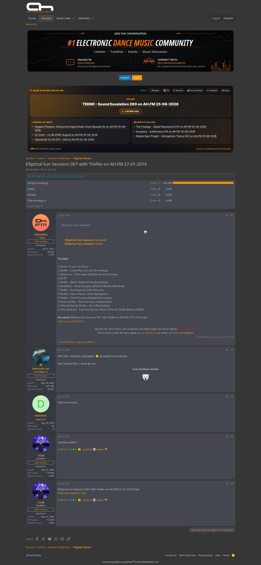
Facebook (86, 240)
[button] (73, 18)
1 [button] (155, 183)
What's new (63, 18)
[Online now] (41, 365)
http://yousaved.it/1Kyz (71, 321)
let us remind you (147, 332)
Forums (46, 18)
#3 (232, 396)
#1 (232, 215)
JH (59, 449)
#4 (232, 436)
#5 (232, 483)
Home (32, 18)
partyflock (87, 449)
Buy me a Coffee (85, 342)
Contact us (170, 555)
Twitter (84, 243)
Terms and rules (187, 555)
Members (84, 18)
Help (217, 555)
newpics (100, 449)
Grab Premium (67, 342)
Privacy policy (205, 555)
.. (145, 378)
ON (62, 449)
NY (65, 449)
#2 (232, 349)
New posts (31, 24)
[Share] (227, 216)
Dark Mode (35, 555)
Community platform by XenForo (130, 562)
